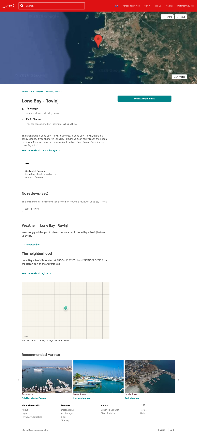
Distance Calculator (185, 6)
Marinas (169, 6)
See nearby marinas (144, 98)
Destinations (67, 409)
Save (183, 17)
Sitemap (65, 420)
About (25, 409)
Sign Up (158, 6)
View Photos (179, 77)
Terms (143, 409)
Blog (63, 417)
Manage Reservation (131, 6)
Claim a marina (108, 413)
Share (169, 17)
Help (142, 413)
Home (25, 91)
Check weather (32, 244)
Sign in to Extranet (110, 409)
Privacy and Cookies (32, 417)
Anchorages (37, 91)
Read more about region (35, 273)
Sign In (147, 6)
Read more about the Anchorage (39, 150)
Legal (24, 413)
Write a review (32, 209)
